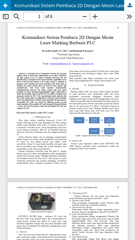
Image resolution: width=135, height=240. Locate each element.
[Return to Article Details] (5, 5)
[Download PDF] (129, 5)
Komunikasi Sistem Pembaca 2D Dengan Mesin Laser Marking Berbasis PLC (74, 5)
